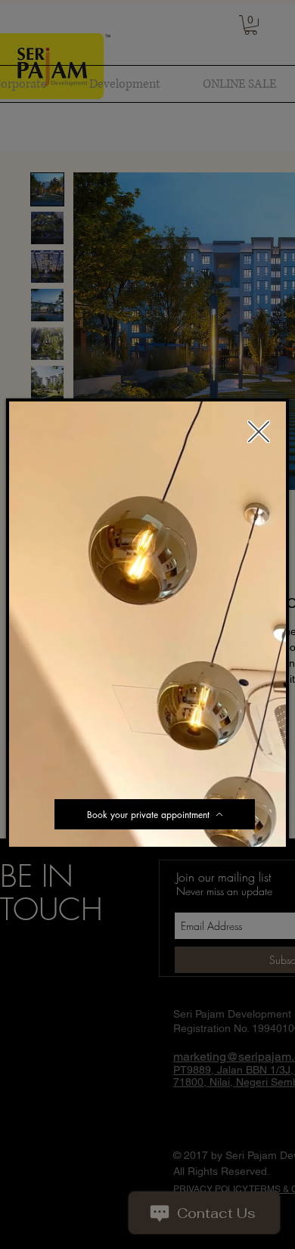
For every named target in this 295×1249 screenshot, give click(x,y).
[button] (266, 830)
